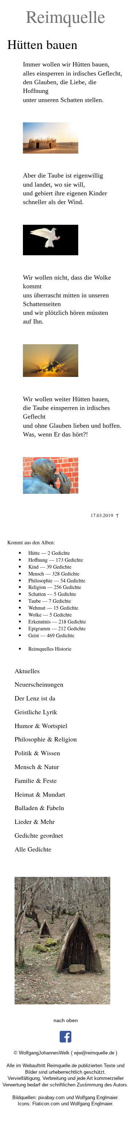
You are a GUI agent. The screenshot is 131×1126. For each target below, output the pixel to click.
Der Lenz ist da (35, 698)
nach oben (65, 1020)
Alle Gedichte (33, 849)
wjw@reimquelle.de (94, 1053)
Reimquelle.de (62, 1065)
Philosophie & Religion (46, 739)
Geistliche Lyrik (36, 711)
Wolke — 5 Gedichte (50, 614)
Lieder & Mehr (35, 821)
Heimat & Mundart (40, 794)
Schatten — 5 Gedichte (52, 593)
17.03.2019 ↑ (105, 515)
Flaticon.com (46, 1103)
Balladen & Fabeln (39, 807)
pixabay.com (51, 1097)
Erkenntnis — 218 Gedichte (57, 621)
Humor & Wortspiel (41, 725)
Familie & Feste (36, 780)
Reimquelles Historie (49, 648)
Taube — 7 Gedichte (49, 600)
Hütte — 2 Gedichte (49, 552)
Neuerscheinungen (39, 684)
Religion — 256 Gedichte (54, 587)
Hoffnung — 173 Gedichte (55, 559)
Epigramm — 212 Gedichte (57, 628)
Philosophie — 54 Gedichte (56, 580)
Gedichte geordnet (39, 835)
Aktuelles (27, 670)
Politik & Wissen (37, 752)
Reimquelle (65, 16)
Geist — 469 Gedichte (51, 635)
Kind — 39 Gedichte (49, 566)
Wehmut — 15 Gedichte (53, 607)
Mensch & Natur (37, 766)
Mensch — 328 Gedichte (53, 573)
